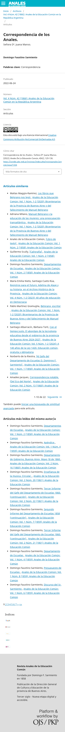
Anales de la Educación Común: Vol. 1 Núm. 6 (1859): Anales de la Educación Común (35, 593)
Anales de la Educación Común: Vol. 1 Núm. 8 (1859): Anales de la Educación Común (36, 576)
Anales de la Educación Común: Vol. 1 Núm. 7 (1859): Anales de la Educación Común (33, 522)
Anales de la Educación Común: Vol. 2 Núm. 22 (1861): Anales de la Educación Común (34, 501)
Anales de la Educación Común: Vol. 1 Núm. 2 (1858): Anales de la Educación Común (34, 256)
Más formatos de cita (16, 171)
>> (20, 604)
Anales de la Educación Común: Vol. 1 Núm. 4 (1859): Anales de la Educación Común (35, 559)
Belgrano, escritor (51, 306)
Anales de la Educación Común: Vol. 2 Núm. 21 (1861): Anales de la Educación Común (34, 543)
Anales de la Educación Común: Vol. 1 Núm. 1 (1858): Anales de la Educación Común (35, 369)
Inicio (6, 11)
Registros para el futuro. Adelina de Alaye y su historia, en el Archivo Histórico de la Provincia (34, 289)
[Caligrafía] (36, 251)
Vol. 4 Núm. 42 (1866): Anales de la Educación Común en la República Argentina (32, 16)
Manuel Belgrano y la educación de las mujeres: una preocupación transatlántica (35, 218)
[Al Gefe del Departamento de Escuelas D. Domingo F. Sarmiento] (33, 360)
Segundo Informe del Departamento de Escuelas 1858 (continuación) (35, 513)
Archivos (17, 11)
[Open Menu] (3, 3)
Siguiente (53, 397)
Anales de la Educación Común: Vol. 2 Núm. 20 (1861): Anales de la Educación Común (34, 480)
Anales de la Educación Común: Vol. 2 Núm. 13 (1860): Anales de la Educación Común (34, 385)
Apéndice (49, 442)
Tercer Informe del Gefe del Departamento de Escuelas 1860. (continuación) (35, 492)
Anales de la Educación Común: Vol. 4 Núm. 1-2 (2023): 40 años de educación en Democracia (35, 297)
